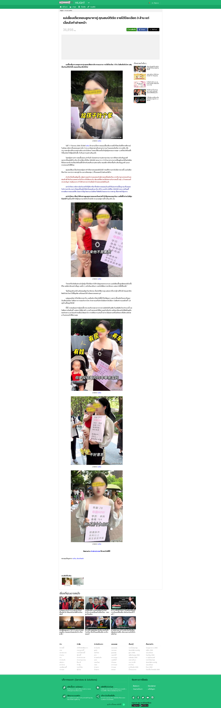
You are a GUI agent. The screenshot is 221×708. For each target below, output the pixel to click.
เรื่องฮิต (83, 7)
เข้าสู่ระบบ (156, 3)
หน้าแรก (65, 7)
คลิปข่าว (62, 662)
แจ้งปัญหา (151, 689)
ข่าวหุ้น (79, 665)
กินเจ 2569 (149, 667)
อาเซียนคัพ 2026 (133, 667)
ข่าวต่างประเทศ (95, 551)
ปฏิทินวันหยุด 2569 (134, 655)
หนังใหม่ (96, 653)
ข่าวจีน (78, 585)
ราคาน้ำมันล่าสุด (133, 648)
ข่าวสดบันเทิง (98, 657)
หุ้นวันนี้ (79, 655)
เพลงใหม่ (97, 662)
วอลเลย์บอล (149, 653)
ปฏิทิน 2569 (149, 650)
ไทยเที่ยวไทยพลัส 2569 (153, 669)
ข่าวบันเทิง (62, 660)
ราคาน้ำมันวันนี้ (81, 653)
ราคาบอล (113, 650)
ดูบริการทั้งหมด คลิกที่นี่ (114, 704)
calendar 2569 (133, 657)
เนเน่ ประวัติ (132, 662)
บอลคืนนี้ (113, 660)
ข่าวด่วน (62, 655)
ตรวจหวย (62, 665)
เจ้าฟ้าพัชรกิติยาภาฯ (82, 648)
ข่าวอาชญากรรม (81, 660)
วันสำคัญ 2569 (150, 655)
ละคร (95, 660)
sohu (99, 141)
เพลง (95, 665)
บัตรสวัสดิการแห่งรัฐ (134, 650)
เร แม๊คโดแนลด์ (150, 657)
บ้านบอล (113, 662)
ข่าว (61, 657)
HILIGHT (80, 3)
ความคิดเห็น (132, 29)
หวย (61, 650)
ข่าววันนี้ (62, 648)
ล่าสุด (74, 7)
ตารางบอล (114, 657)
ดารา (95, 655)
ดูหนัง (95, 650)
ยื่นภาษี (79, 662)
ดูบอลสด (113, 653)
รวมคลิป (92, 7)
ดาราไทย (131, 665)
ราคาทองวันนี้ (80, 650)
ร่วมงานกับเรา (138, 689)
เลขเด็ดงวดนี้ (63, 667)
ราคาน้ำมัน (80, 667)
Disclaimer (152, 686)
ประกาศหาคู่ (67, 585)
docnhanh (80, 558)
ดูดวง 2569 (132, 653)
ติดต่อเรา (136, 686)
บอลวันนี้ (113, 655)
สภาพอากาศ (63, 653)
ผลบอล (113, 669)
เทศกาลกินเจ (132, 660)
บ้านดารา (96, 669)
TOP (216, 705)
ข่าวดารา (96, 667)
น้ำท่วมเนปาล (132, 669)
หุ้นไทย (79, 669)
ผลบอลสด (114, 648)
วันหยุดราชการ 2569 (151, 648)
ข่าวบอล (62, 669)
